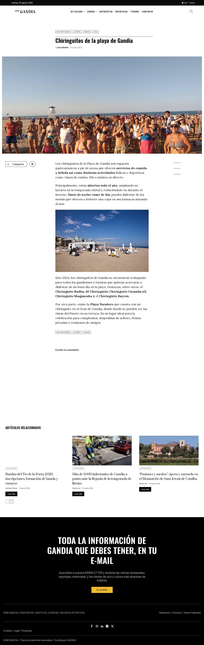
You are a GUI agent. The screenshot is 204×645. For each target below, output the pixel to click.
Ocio (95, 32)
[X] (112, 626)
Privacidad (26, 630)
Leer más (11, 494)
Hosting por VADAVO (65, 640)
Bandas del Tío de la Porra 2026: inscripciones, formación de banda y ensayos (31, 479)
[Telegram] (107, 626)
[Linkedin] (102, 626)
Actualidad (11, 468)
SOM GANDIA (10, 640)
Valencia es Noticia (72, 612)
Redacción (76, 488)
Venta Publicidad (192, 612)
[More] (32, 164)
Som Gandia (10, 612)
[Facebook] (91, 626)
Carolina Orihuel (11, 488)
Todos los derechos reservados (36, 640)
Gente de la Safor (46, 612)
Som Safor (26, 612)
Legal (16, 630)
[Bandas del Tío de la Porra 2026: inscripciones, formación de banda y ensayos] (35, 450)
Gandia (87, 32)
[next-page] (11, 501)
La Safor (77, 32)
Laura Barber (63, 47)
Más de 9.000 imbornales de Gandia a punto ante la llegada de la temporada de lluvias (101, 479)
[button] (191, 12)
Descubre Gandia (63, 32)
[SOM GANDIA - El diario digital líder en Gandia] (25, 11)
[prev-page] (7, 501)
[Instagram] (96, 626)
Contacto (177, 612)
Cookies (7, 630)
